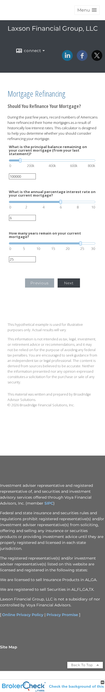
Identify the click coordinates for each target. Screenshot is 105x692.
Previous (39, 283)
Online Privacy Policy (22, 614)
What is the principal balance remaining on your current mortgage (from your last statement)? (48, 150)
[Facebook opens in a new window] (82, 59)
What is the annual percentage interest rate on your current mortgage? (52, 193)
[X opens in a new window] (97, 59)
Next (69, 283)
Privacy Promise (62, 614)
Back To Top (82, 665)
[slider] (52, 160)
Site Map (8, 647)
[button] (87, 10)
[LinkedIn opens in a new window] (67, 59)
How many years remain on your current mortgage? (45, 235)
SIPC (48, 503)
